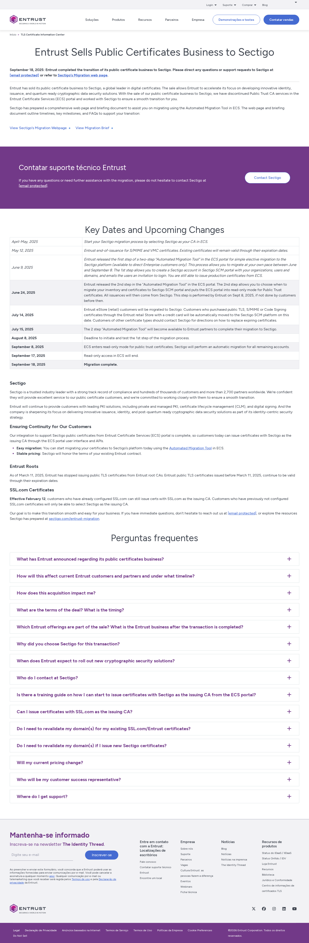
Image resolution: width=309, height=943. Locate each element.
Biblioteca (268, 874)
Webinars (186, 886)
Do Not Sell (20, 935)
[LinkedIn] (284, 908)
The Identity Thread (233, 865)
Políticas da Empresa (170, 930)
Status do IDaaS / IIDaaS (276, 853)
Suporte (185, 854)
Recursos (267, 869)
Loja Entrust (269, 863)
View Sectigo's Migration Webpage (38, 128)
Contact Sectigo (267, 177)
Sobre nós (187, 848)
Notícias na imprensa (234, 859)
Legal (16, 930)
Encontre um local (151, 878)
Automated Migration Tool (190, 448)
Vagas (184, 865)
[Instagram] (274, 908)
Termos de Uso (142, 930)
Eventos (186, 881)
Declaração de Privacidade (41, 930)
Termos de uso (81, 879)
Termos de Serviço (117, 930)
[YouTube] (294, 908)
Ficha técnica (189, 892)
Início (13, 34)
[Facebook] (264, 908)
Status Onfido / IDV (274, 858)
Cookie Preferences (200, 930)
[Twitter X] (253, 908)
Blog (265, 5)
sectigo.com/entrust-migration (74, 519)
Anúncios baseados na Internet (81, 930)
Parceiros (186, 859)
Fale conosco (148, 861)
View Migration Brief (92, 128)
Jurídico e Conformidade (277, 880)
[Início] (28, 19)
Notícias (226, 854)
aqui (52, 876)
